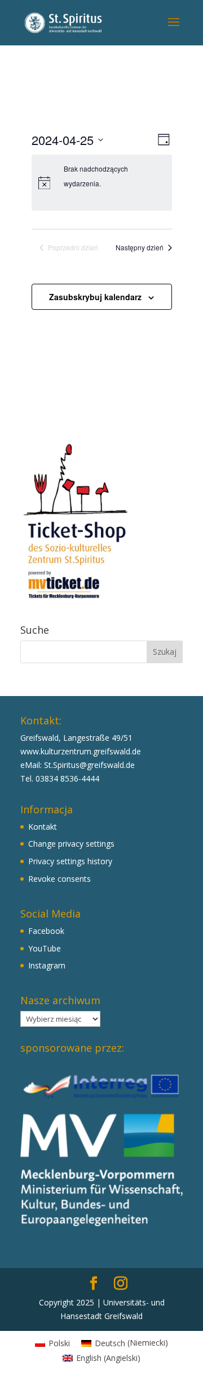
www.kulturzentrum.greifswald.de (80, 751)
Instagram (46, 965)
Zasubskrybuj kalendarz (95, 296)
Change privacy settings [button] (71, 843)
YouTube (44, 948)
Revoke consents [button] (59, 878)
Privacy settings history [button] (70, 861)
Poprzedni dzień (73, 247)
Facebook (46, 930)
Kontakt (42, 826)
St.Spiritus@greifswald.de (89, 764)
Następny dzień (140, 247)
